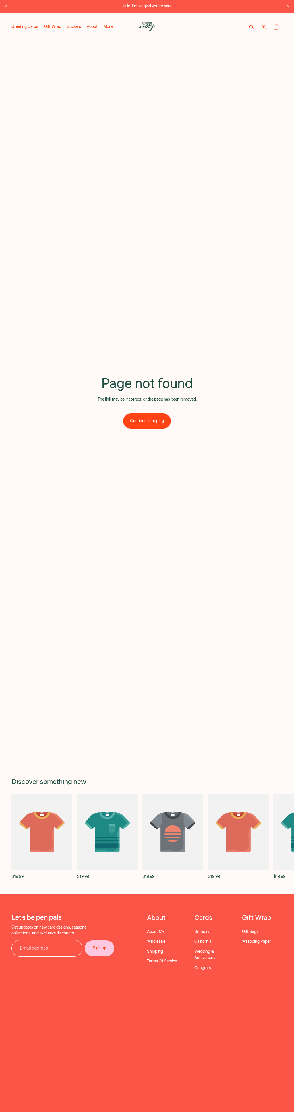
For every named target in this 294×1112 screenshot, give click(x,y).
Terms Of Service (162, 961)
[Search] (251, 27)
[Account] (263, 27)
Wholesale (156, 941)
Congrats (202, 968)
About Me (155, 932)
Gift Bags (250, 932)
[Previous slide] (6, 6)
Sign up (99, 948)
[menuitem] (107, 27)
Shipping (155, 951)
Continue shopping (147, 421)
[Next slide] (287, 6)
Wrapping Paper (256, 941)
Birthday (201, 932)
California (202, 941)
